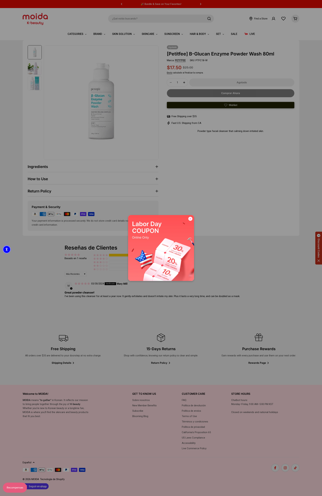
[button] (7, 249)
